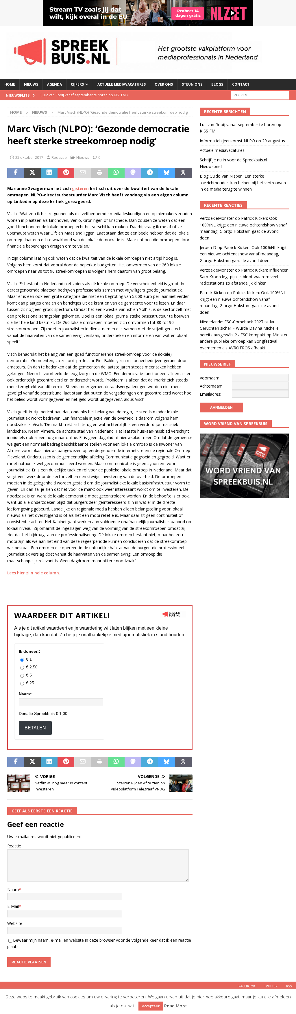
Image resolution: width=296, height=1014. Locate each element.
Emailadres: (210, 394)
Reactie (14, 846)
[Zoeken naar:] (260, 94)
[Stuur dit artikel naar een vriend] (82, 173)
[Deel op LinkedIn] (49, 173)
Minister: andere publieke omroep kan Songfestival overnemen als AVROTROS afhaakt (244, 341)
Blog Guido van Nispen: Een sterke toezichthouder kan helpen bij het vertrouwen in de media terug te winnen (243, 182)
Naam (13, 889)
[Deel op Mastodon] (133, 173)
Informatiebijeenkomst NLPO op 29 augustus (242, 140)
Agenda (54, 84)
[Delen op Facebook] (15, 173)
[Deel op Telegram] (149, 173)
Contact (240, 84)
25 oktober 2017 (29, 157)
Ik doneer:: (29, 651)
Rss (289, 986)
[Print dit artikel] (99, 173)
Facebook (246, 986)
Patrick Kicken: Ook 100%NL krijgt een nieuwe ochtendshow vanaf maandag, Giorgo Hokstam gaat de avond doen (243, 254)
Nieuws (31, 84)
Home (9, 84)
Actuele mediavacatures (121, 84)
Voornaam (209, 378)
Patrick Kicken (213, 292)
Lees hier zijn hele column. (33, 573)
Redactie (59, 157)
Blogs (217, 84)
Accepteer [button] (151, 1006)
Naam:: (26, 694)
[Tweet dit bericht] (32, 173)
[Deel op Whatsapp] (116, 173)
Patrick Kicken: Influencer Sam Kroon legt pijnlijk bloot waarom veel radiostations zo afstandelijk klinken (244, 276)
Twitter (271, 986)
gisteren (80, 188)
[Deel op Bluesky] (166, 173)
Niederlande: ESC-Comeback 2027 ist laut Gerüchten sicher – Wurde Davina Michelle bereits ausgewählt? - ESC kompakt (239, 328)
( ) (83, 95)
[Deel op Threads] (183, 173)
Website (14, 923)
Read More (175, 1006)
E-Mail (13, 906)
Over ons (164, 84)
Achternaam (211, 386)
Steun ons (192, 84)
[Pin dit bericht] (66, 173)
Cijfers (77, 84)
